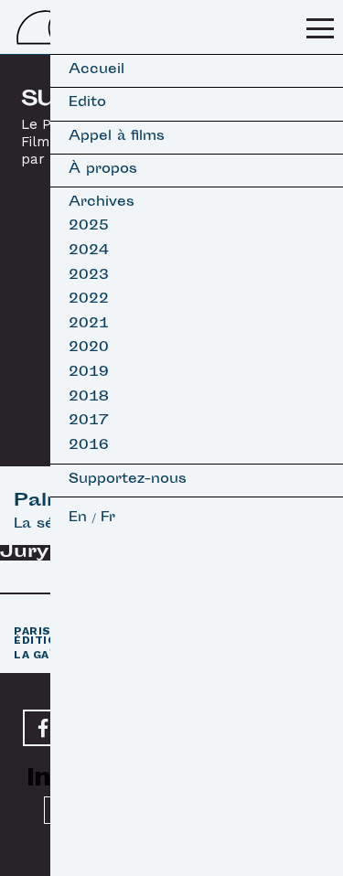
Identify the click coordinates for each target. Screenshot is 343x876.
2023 (89, 276)
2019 (89, 373)
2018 (89, 398)
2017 (89, 422)
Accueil (96, 71)
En (78, 519)
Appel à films (117, 137)
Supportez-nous (128, 480)
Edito (87, 104)
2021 (89, 325)
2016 (89, 446)
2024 (89, 252)
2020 (89, 349)
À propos (103, 170)
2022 (89, 300)
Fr (108, 519)
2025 (89, 227)
